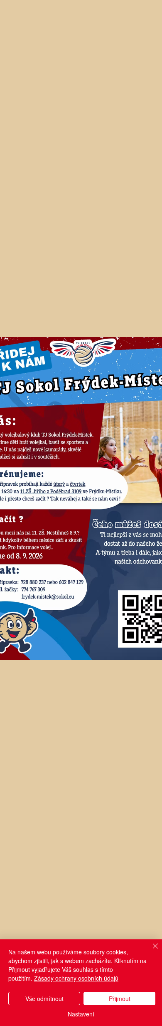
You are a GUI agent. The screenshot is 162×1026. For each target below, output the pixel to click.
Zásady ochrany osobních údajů (76, 978)
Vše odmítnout (44, 998)
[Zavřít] (150, 951)
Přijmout (119, 998)
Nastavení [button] (81, 1014)
